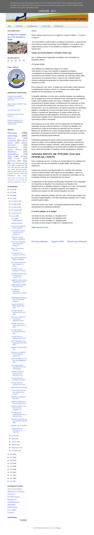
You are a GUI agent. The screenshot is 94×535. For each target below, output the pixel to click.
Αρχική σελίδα (57, 241)
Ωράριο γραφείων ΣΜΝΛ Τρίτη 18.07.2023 (18, 285)
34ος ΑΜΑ (11, 167)
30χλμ (9, 180)
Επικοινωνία (59, 26)
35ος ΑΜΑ (21, 167)
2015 (11, 475)
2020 (11, 460)
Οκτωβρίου (15, 207)
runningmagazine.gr (13, 502)
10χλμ (10, 156)
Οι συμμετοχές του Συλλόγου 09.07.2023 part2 (18, 331)
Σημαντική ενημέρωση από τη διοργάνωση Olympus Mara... (19, 420)
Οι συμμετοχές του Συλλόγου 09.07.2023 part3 (18, 312)
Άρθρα (25, 161)
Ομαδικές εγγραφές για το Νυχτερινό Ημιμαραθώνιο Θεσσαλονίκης (15, 122)
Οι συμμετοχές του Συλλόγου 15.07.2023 (18, 254)
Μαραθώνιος (12, 152)
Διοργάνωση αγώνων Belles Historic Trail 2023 (17, 305)
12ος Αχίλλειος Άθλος (14, 110)
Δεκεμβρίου (15, 201)
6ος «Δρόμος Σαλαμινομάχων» (17, 219)
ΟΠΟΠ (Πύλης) (12, 507)
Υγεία (13, 163)
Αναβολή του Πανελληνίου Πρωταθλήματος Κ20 (19, 281)
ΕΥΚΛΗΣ (11, 512)
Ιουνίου (13, 436)
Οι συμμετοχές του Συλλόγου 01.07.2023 (18, 383)
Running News (12, 499)
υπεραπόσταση (19, 165)
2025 (11, 192)
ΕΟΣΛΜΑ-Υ (11, 176)
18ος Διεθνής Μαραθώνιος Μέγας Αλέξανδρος (19, 258)
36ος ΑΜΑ (13, 171)
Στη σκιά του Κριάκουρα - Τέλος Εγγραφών (19, 227)
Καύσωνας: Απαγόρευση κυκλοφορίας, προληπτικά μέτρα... (18, 318)
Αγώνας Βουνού (14, 149)
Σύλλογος (19, 26)
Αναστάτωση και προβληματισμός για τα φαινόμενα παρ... (18, 414)
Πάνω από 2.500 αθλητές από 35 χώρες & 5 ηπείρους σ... (18, 243)
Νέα (9, 26)
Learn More (44, 11)
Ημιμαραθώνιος (13, 154)
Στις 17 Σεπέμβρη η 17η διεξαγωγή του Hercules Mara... (19, 343)
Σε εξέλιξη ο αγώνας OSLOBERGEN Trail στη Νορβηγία (18, 367)
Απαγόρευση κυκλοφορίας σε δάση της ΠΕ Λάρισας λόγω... (19, 275)
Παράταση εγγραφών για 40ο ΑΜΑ (18, 397)
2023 (11, 198)
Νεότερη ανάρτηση (39, 241)
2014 (11, 478)
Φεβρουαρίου (15, 448)
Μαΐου (13, 439)
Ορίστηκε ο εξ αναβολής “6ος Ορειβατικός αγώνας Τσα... (18, 354)
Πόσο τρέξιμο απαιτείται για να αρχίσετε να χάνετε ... (18, 264)
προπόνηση (12, 161)
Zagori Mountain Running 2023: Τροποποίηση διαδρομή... (18, 299)
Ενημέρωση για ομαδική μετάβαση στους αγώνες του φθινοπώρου (16, 98)
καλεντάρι (12, 135)
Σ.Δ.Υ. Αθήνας (12, 510)
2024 (11, 195)
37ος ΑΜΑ (11, 169)
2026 (11, 189)
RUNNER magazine (14, 497)
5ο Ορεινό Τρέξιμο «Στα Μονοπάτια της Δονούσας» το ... (18, 408)
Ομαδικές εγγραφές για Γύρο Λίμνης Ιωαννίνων (19, 402)
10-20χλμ (24, 156)
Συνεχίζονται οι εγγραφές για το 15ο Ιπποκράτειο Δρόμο (17, 36)
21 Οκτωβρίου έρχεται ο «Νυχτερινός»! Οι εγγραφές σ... (18, 232)
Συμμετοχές (12, 138)
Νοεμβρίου (14, 204)
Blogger (58, 528)
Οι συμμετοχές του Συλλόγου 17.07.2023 (18, 269)
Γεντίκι (17, 158)
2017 (11, 469)
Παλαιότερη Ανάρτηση (76, 241)
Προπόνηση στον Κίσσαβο (19, 387)
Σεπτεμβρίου (15, 210)
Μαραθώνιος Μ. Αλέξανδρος (16, 491)
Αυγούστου (15, 213)
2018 (11, 466)
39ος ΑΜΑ (22, 182)
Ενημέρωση (12, 140)
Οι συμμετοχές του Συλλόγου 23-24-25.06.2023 (17, 430)
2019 (11, 463)
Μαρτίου (14, 444)
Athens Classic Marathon (15, 489)
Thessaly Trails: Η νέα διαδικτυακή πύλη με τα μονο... (19, 325)
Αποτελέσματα (20, 178)
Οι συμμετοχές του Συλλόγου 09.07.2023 (18, 337)
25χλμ (9, 165)
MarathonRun (12, 505)
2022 (11, 454)
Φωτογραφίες (23, 169)
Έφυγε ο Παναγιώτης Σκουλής (17, 249)
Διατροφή (21, 163)
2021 (11, 457)
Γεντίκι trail (46, 26)
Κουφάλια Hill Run (17, 223)
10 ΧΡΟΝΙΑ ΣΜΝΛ (18, 173)
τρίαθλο (15, 182)
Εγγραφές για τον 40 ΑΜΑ (19, 425)
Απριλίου (14, 442)
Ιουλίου (13, 216)
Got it (53, 11)
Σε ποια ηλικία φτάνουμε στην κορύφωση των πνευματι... (18, 392)
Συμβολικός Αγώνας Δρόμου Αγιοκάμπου (18, 238)
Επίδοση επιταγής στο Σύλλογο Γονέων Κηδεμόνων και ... (17, 373)
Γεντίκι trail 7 (18, 180)
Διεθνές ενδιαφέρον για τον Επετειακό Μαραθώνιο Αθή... (19, 360)
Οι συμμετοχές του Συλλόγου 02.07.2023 (18, 379)
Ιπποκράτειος (32, 26)
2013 (11, 481)
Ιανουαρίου (14, 450)
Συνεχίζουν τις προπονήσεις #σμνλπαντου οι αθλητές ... (19, 292)
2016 (11, 472)
